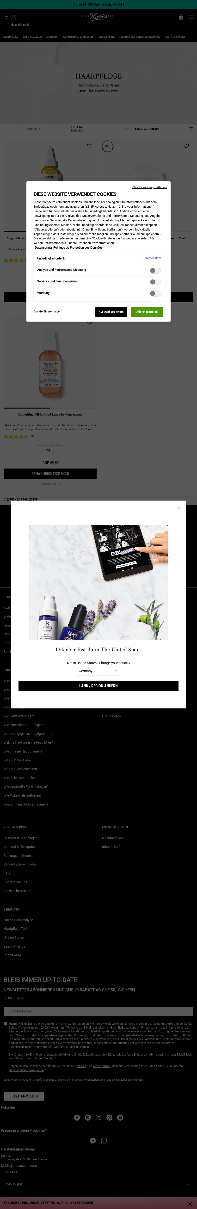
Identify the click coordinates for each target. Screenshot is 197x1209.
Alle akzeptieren (147, 311)
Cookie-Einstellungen (47, 311)
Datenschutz (43, 247)
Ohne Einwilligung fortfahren (149, 187)
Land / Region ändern (98, 686)
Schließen (179, 507)
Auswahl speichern (111, 311)
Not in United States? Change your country (98, 663)
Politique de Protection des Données (78, 247)
